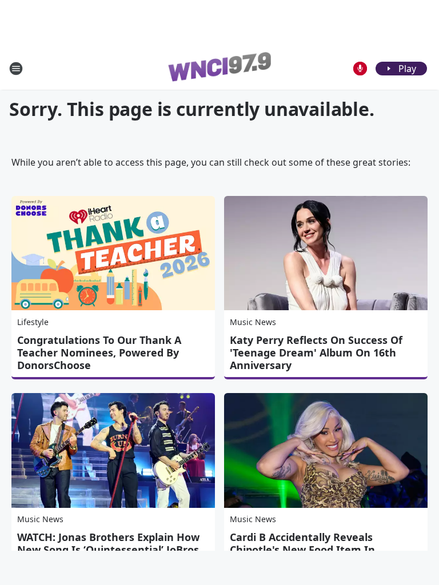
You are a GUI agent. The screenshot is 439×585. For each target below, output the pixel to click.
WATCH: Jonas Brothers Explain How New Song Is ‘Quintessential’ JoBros (108, 543)
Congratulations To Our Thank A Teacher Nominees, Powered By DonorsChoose (99, 352)
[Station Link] (219, 68)
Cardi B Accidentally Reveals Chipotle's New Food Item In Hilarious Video (302, 549)
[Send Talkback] (360, 68)
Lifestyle (33, 321)
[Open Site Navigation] (16, 68)
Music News (253, 321)
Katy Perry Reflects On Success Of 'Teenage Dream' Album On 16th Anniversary (316, 352)
